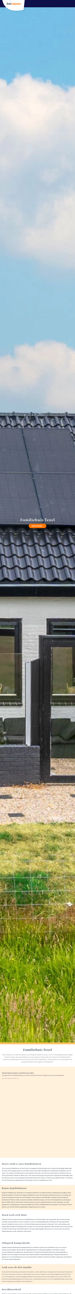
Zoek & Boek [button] (37, 526)
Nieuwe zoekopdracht (10, 1078)
